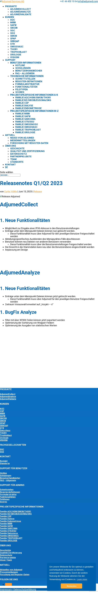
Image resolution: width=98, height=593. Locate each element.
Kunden (9, 17)
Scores (19, 92)
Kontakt (10, 164)
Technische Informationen (27, 76)
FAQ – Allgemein (8, 480)
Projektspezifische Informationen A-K (34, 94)
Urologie (15, 54)
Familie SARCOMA (8, 528)
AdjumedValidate (20, 14)
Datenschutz (18, 153)
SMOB (13, 35)
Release (38, 191)
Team (13, 159)
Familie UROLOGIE (8, 540)
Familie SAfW (22, 116)
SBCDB (13, 27)
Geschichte (17, 148)
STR (12, 44)
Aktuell (10, 135)
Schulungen (23, 68)
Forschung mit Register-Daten (29, 143)
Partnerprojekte (21, 156)
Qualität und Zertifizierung (27, 151)
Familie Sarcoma (25, 119)
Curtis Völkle (10, 191)
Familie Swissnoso (26, 124)
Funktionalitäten (26, 86)
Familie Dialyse (24, 105)
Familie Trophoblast (28, 129)
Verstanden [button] (71, 586)
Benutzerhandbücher (28, 70)
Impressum (6, 589)
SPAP (13, 38)
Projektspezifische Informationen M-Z (34, 111)
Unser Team (6, 560)
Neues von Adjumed (22, 137)
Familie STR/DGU (24, 121)
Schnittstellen (25, 78)
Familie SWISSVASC (9, 536)
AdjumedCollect (20, 9)
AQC (12, 19)
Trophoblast (18, 52)
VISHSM (4, 440)
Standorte (16, 162)
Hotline (20, 65)
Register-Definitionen (28, 81)
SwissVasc (16, 46)
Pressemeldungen (9, 572)
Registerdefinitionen (10, 492)
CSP (2, 411)
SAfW (13, 25)
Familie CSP (22, 103)
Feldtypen (21, 89)
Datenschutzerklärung (25, 589)
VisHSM (14, 57)
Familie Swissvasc (26, 127)
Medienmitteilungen (22, 140)
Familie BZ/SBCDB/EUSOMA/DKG (33, 100)
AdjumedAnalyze (20, 11)
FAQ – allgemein (24, 73)
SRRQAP (14, 41)
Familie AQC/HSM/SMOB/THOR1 (33, 97)
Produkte (11, 6)
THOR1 (14, 49)
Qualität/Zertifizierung (11, 553)
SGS (12, 33)
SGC (12, 30)
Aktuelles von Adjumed (11, 569)
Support (10, 60)
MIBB (13, 22)
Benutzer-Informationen (25, 62)
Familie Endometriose (28, 108)
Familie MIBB (22, 113)
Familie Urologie (25, 132)
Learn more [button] (82, 579)
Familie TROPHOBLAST (11, 538)
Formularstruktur (27, 84)
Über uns (10, 145)
